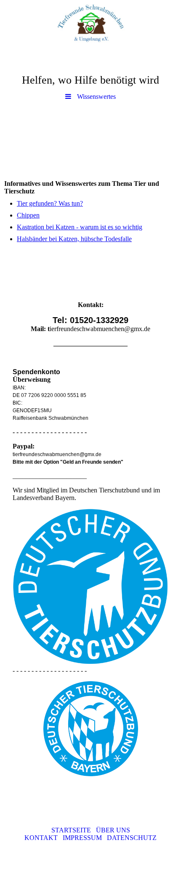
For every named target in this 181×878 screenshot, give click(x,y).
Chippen (28, 215)
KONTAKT (43, 837)
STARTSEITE (71, 830)
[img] (90, 23)
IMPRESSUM (85, 837)
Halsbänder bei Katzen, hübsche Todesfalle (74, 238)
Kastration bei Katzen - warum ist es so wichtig (79, 227)
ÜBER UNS (110, 830)
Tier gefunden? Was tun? (50, 203)
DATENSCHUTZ (132, 837)
